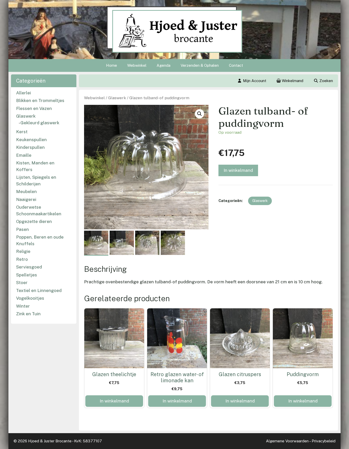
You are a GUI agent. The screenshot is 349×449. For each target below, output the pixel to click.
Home (111, 65)
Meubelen (26, 191)
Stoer (22, 282)
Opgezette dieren (34, 221)
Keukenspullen (31, 139)
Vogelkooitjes (30, 298)
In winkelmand (238, 170)
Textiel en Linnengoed (39, 290)
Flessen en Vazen (34, 108)
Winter (23, 306)
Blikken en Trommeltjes (40, 100)
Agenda (163, 65)
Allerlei (23, 92)
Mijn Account (254, 80)
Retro (22, 259)
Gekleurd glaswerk (39, 122)
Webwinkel (136, 65)
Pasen (22, 229)
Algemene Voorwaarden (287, 441)
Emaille (23, 155)
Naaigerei (26, 199)
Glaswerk (117, 97)
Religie (23, 251)
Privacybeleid (323, 441)
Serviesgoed (29, 267)
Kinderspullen (30, 147)
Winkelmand (292, 80)
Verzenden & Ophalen (200, 65)
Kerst (22, 131)
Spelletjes (26, 274)
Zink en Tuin (28, 313)
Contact (236, 65)
